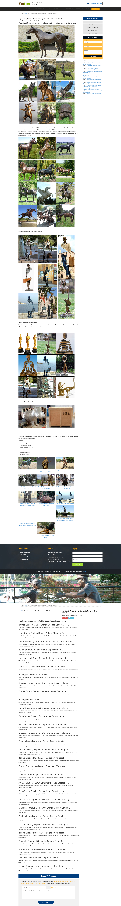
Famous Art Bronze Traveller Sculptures (65, 503)
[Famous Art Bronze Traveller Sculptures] (65, 496)
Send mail (71, 617)
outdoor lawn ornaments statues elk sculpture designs (92, 66)
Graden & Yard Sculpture (92, 27)
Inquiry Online (64, 617)
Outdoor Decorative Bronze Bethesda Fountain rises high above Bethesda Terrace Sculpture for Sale (65, 520)
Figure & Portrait (38, 9)
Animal (49, 9)
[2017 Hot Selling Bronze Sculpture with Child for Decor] (27, 479)
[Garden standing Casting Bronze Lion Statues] (27, 462)
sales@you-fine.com (95, 3)
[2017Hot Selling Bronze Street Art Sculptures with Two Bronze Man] (27, 496)
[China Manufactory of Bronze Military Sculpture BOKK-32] (46, 479)
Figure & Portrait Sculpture (93, 22)
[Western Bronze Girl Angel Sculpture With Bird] (46, 528)
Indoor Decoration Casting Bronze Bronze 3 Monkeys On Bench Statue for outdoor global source (27, 525)
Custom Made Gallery (83, 9)
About (28, 9)
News (25, 13)
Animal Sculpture (92, 24)
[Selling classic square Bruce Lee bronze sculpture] (65, 462)
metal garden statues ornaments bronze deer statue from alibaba (92, 85)
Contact (95, 9)
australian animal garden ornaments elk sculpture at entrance (91, 69)
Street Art (69, 9)
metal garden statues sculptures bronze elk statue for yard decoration (92, 88)
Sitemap (84, 571)
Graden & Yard (58, 9)
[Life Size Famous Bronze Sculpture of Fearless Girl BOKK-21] (65, 479)
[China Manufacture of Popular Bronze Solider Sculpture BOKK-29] (46, 462)
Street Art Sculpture (92, 30)
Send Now (78, 564)
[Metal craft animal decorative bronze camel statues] (46, 496)
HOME (21, 9)
